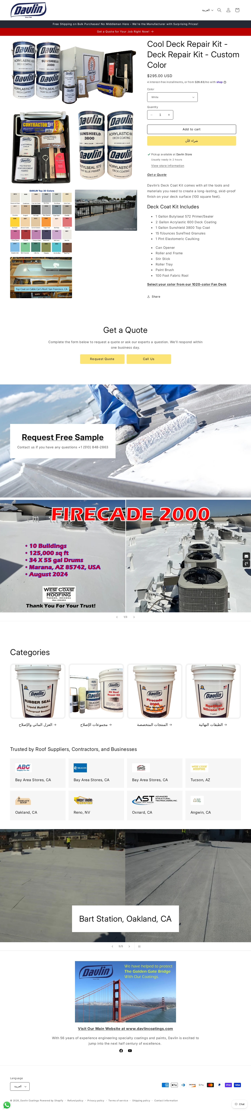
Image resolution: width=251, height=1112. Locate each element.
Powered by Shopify (51, 1100)
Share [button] (156, 296)
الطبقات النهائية (211, 724)
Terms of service (118, 1100)
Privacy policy (95, 1100)
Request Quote (102, 359)
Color (150, 89)
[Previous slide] (117, 617)
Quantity (152, 107)
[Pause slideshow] (139, 946)
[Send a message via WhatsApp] (7, 1105)
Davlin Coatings (29, 1100)
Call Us (149, 359)
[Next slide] (134, 617)
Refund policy (75, 1100)
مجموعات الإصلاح (94, 724)
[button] (219, 10)
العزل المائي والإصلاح (35, 724)
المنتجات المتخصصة (152, 724)
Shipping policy (141, 1100)
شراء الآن (191, 141)
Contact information (166, 1100)
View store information (167, 165)
